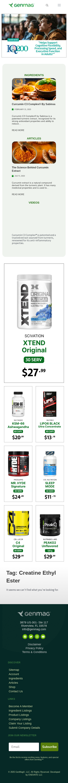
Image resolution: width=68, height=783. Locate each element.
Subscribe (49, 747)
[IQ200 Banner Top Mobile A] (34, 35)
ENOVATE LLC (35, 775)
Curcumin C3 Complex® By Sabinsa (33, 104)
